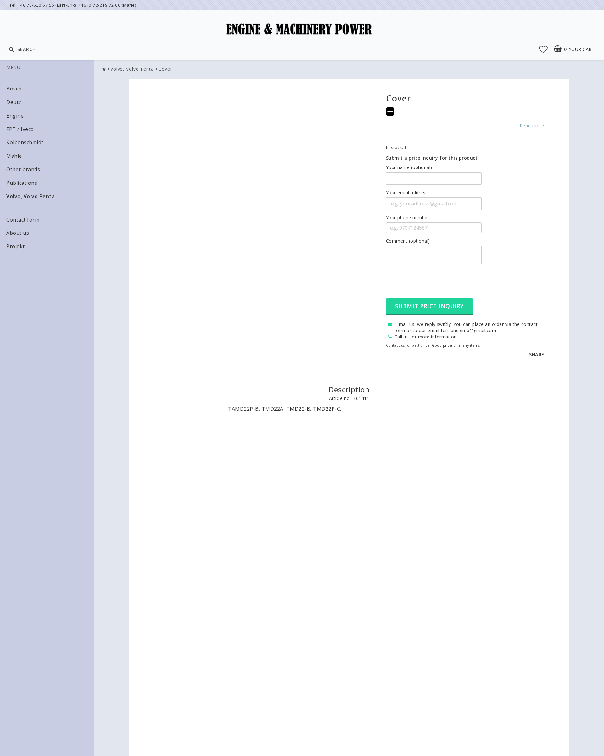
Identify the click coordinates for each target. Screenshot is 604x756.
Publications (21, 182)
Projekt (15, 246)
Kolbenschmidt (24, 142)
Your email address (407, 192)
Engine (15, 115)
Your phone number (407, 218)
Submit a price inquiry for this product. (432, 158)
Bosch (14, 88)
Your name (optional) (409, 167)
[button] (543, 49)
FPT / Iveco (20, 129)
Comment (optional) (408, 241)
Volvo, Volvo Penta (30, 196)
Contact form (22, 219)
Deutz (13, 102)
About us (17, 232)
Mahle (14, 155)
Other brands (23, 169)
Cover (165, 69)
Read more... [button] (533, 126)
